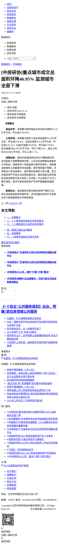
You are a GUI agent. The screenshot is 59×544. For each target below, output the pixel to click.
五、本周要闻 (14, 233)
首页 (9, 4)
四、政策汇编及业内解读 (19, 230)
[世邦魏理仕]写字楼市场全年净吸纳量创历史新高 (33, 419)
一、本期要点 (14, 217)
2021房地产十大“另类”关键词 (21, 332)
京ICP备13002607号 (20, 509)
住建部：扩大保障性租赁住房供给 (24, 318)
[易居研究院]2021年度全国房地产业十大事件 (30, 436)
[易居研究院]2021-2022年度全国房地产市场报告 (32, 453)
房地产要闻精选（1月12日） (21, 370)
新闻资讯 (11, 14)
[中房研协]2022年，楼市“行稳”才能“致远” (28, 272)
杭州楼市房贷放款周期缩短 (20, 380)
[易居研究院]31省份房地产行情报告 (26, 439)
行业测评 (11, 25)
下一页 (18, 203)
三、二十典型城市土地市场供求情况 (25, 224)
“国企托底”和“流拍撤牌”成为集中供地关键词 (29, 383)
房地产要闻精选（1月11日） (21, 387)
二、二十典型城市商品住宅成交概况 (25, 221)
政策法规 (11, 21)
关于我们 (11, 471)
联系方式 (11, 481)
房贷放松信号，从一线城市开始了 (24, 328)
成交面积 (14, 242)
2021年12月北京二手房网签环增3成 (24, 400)
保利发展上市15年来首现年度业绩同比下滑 (28, 390)
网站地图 (11, 488)
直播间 (10, 31)
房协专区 (11, 11)
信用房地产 (12, 7)
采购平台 (11, 28)
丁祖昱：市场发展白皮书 (20, 449)
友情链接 (11, 485)
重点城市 (5, 242)
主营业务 (11, 478)
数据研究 (11, 18)
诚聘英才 (11, 475)
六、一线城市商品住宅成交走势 (23, 237)
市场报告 (17, 64)
